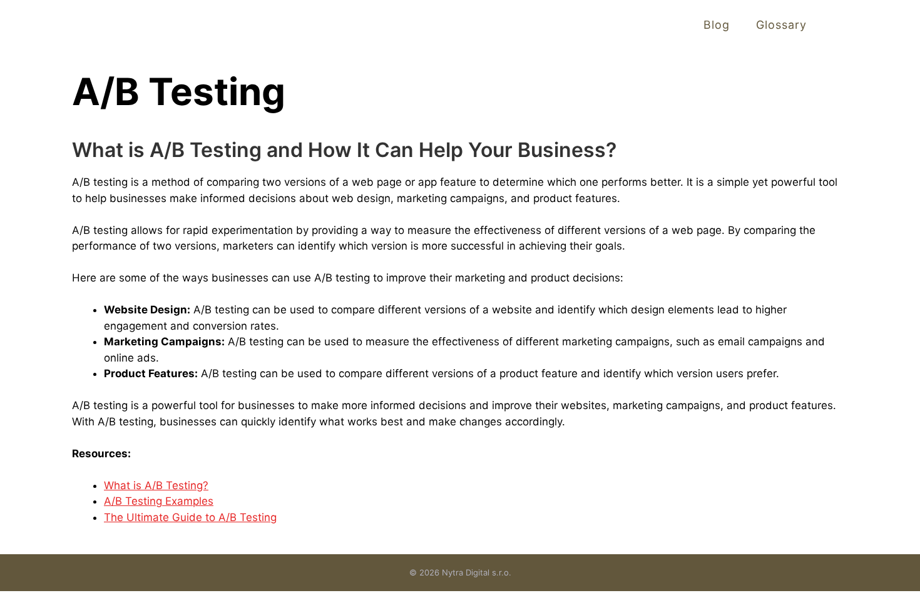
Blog (716, 24)
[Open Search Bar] (840, 25)
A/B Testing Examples (158, 501)
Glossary (781, 24)
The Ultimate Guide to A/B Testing (190, 517)
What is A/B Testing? (156, 485)
